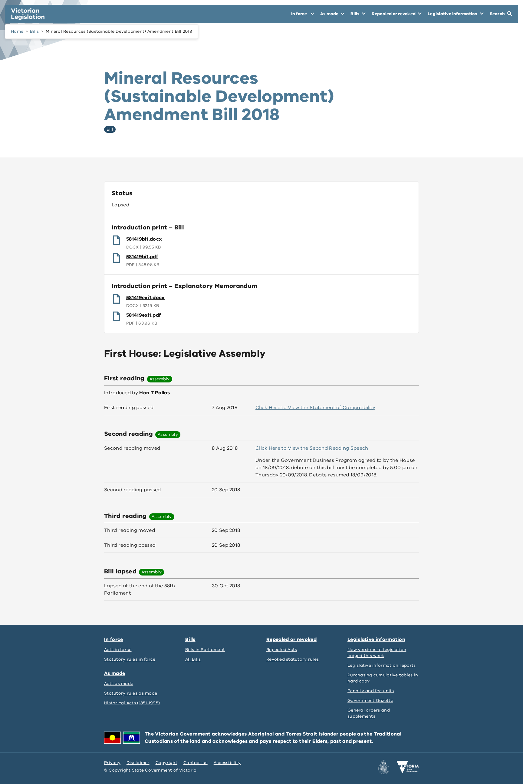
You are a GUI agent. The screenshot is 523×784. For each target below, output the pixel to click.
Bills (34, 31)
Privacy (112, 763)
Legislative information (376, 639)
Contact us (195, 763)
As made (114, 673)
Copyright (166, 763)
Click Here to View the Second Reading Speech (311, 448)
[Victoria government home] (407, 767)
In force (113, 639)
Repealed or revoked (291, 639)
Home (17, 31)
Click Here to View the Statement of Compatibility (315, 407)
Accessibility (227, 763)
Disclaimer (138, 763)
